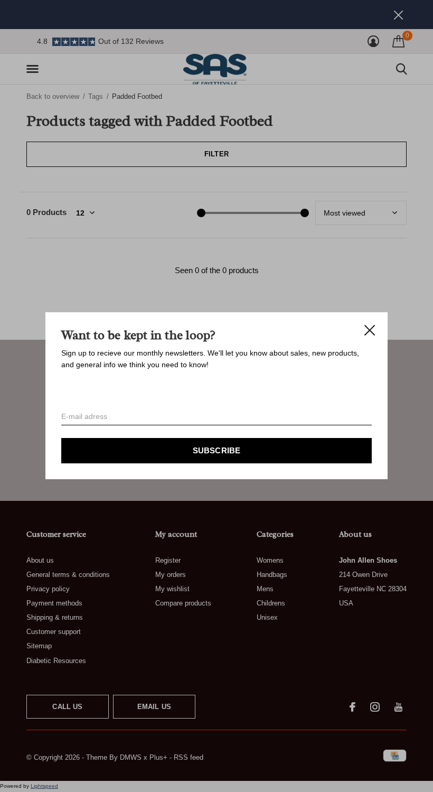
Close (370, 330)
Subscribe (217, 450)
